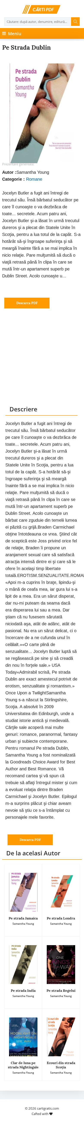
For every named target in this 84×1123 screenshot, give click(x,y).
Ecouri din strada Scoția (61, 1065)
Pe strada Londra (61, 918)
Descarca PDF (27, 303)
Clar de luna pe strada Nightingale (23, 1065)
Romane (34, 179)
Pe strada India (23, 990)
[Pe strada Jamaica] (23, 892)
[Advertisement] (42, 361)
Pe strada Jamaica (23, 918)
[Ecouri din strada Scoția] (60, 1036)
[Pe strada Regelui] (60, 964)
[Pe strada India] (23, 964)
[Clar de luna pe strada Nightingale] (23, 1036)
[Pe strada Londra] (60, 892)
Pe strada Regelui (61, 990)
